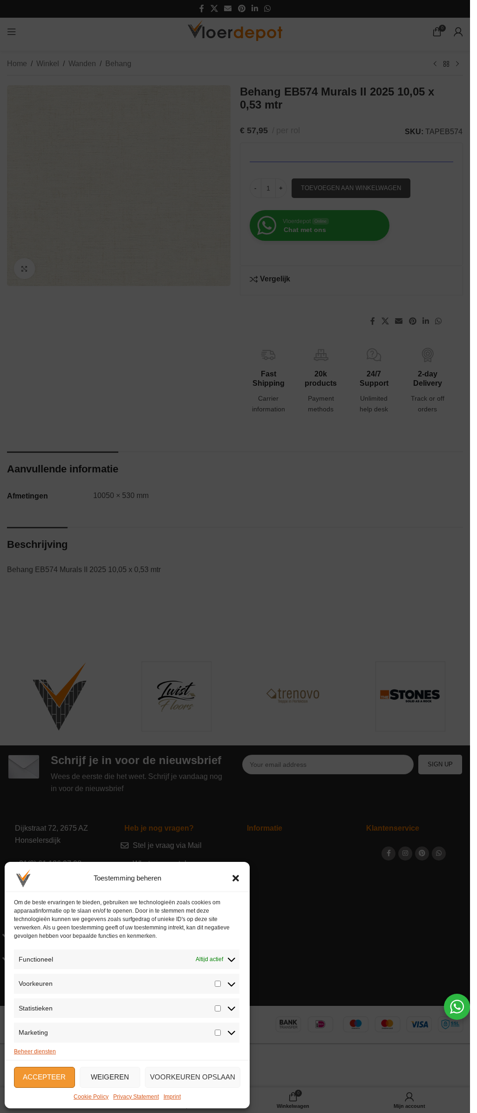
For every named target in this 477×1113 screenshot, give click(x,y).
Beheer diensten (35, 1051)
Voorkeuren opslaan (192, 1077)
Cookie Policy (91, 1096)
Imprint (172, 1096)
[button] (235, 878)
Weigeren (110, 1077)
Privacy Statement (136, 1096)
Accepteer (44, 1077)
